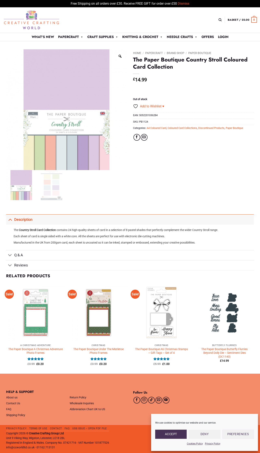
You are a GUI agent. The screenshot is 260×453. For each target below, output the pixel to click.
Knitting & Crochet (140, 37)
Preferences (238, 434)
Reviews (21, 265)
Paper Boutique (199, 53)
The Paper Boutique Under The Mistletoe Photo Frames (98, 351)
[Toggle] (10, 219)
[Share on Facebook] (136, 137)
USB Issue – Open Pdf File (89, 428)
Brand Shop (175, 53)
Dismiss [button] (183, 3)
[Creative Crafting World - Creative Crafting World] (39, 20)
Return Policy (78, 397)
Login (223, 37)
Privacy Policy (212, 443)
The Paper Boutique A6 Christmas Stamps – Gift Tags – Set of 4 (161, 351)
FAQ (8, 409)
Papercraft (68, 37)
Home (137, 53)
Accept (171, 434)
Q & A (18, 255)
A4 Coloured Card (156, 127)
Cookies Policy (195, 443)
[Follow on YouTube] (166, 400)
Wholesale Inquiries (82, 403)
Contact (56, 428)
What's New (43, 37)
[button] (242, 20)
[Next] (254, 328)
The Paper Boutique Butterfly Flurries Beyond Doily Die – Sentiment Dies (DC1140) (224, 352)
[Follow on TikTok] (151, 400)
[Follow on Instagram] (144, 400)
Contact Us (13, 403)
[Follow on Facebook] (136, 400)
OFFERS (208, 37)
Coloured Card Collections (182, 127)
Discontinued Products (211, 127)
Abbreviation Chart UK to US (87, 409)
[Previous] (6, 328)
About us (11, 397)
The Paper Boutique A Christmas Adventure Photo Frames (35, 351)
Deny (204, 434)
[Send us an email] (158, 400)
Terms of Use (38, 428)
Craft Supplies (100, 37)
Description (23, 220)
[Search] (220, 20)
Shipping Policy (15, 415)
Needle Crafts (180, 37)
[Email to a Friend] (144, 137)
